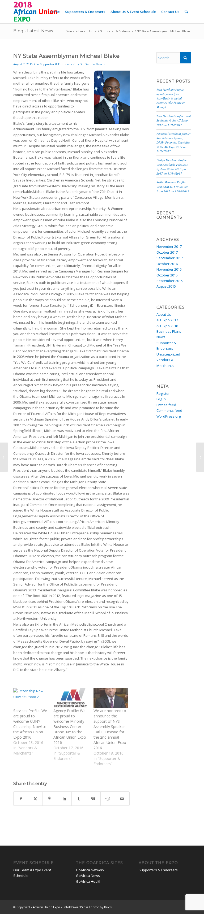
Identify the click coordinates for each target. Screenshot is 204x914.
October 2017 (167, 252)
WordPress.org (168, 416)
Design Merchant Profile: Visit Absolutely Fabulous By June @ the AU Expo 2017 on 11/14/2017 (172, 166)
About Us (163, 314)
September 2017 (169, 257)
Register (163, 393)
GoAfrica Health (88, 881)
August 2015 (166, 286)
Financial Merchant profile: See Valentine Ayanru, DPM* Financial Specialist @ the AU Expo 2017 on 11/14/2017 (173, 142)
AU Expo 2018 (167, 325)
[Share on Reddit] (108, 798)
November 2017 (169, 246)
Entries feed (166, 404)
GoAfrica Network (90, 870)
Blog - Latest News (33, 30)
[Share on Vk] (93, 798)
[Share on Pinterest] (50, 798)
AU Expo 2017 (167, 320)
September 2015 (169, 280)
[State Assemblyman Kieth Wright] (4, 457)
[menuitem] (54, 11)
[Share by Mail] (122, 798)
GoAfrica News (88, 875)
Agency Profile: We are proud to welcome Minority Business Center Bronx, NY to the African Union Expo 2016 (69, 726)
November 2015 (169, 269)
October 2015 (167, 275)
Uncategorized (168, 354)
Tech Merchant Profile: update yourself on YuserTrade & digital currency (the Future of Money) (170, 98)
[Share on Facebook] (21, 798)
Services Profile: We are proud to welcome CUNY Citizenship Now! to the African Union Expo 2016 (30, 724)
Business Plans (168, 331)
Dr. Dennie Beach (92, 64)
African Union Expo (46, 907)
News (160, 337)
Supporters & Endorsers (158, 870)
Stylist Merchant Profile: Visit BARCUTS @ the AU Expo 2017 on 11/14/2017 (172, 186)
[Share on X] (35, 798)
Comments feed (169, 410)
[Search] (186, 11)
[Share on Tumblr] (79, 798)
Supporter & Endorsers (56, 64)
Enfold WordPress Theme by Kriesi (87, 907)
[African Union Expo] (35, 11)
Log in (161, 399)
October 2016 (167, 263)
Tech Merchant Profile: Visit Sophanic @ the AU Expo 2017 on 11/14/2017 (173, 120)
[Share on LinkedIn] (64, 798)
